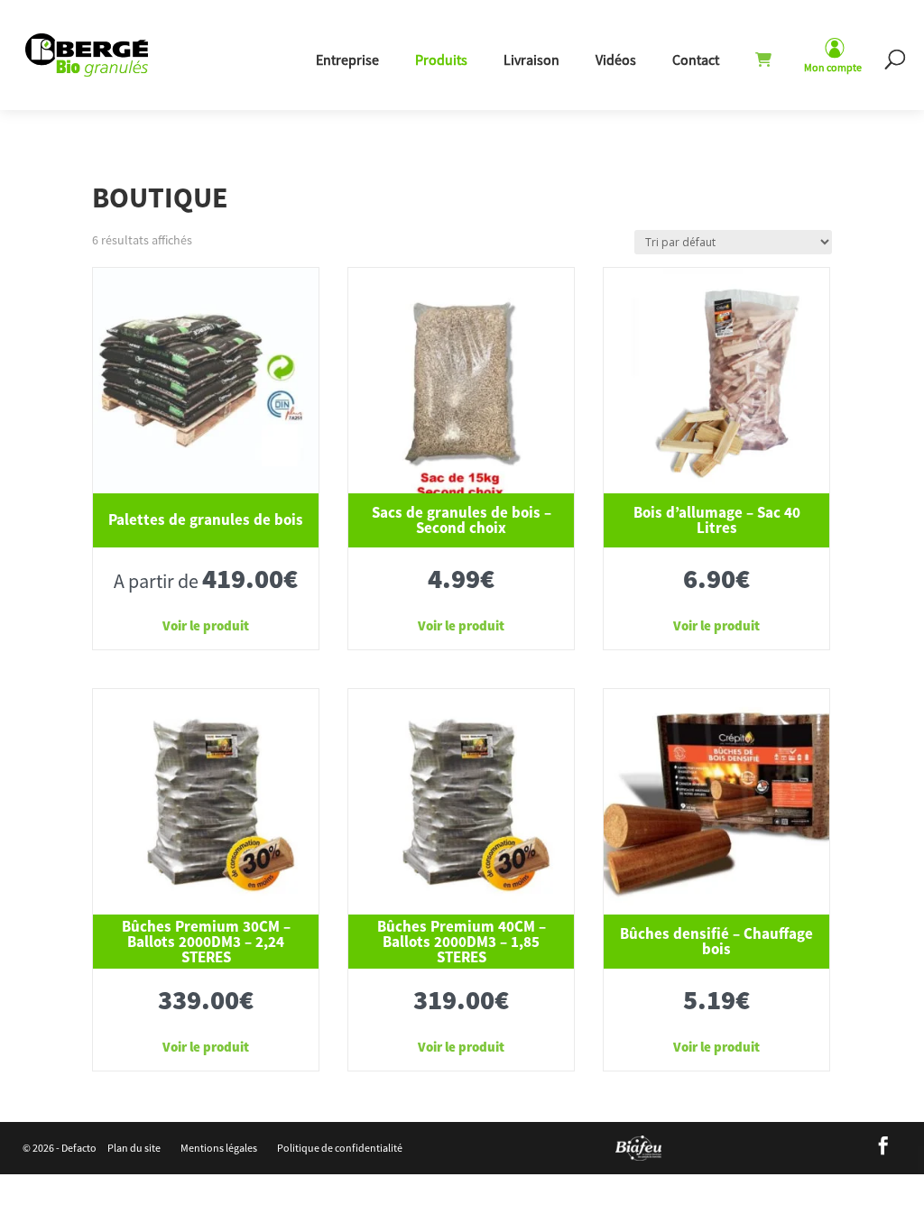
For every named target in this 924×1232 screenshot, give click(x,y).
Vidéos (616, 60)
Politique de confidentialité (339, 1147)
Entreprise (347, 60)
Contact (695, 60)
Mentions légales (218, 1147)
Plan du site (134, 1147)
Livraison (531, 60)
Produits (441, 60)
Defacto (79, 1147)
